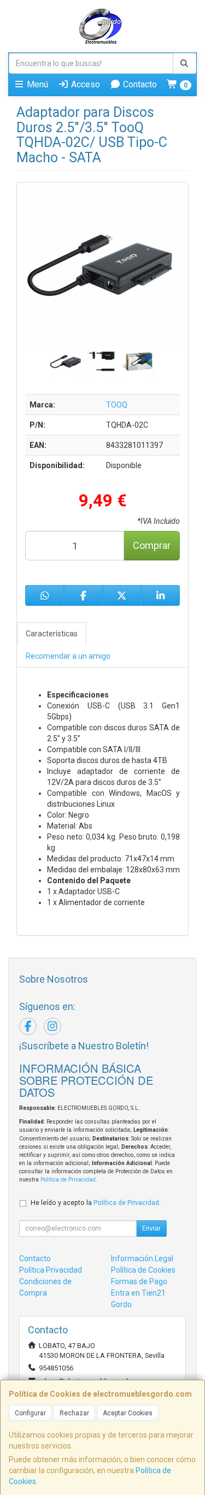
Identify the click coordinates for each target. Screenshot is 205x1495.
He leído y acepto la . (96, 1202)
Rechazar (74, 1413)
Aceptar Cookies (128, 1413)
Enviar (151, 1228)
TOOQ (116, 404)
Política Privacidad (50, 1270)
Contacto (139, 84)
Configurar (30, 1413)
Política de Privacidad (68, 1180)
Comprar (152, 545)
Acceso (84, 84)
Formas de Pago (139, 1281)
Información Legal (142, 1258)
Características (52, 633)
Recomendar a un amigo (68, 656)
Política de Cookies (143, 1270)
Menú (36, 84)
